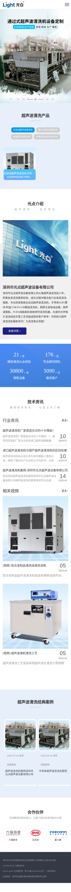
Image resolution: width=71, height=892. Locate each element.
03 (35, 99)
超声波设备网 (17, 877)
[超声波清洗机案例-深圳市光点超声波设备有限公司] (20, 735)
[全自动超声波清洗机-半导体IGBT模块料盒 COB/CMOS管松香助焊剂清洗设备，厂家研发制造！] (20, 163)
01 (18, 99)
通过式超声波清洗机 (48, 130)
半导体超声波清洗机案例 (53, 770)
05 (53, 99)
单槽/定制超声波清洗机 (47, 137)
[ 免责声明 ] (51, 871)
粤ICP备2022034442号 (35, 871)
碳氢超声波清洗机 (21, 137)
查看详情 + (14, 331)
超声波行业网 (40, 877)
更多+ (65, 420)
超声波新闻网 (29, 877)
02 (24, 99)
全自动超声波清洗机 (23, 130)
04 (47, 99)
